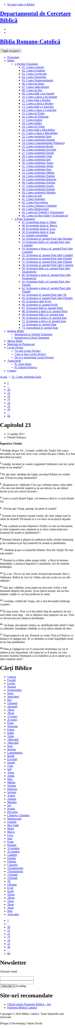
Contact (11, 370)
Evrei (10, 887)
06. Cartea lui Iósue (33, 83)
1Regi (10, 709)
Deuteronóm (14, 690)
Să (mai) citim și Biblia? (21, 4)
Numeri (11, 686)
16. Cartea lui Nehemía (35, 116)
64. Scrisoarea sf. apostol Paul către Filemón (47, 298)
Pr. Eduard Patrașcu (26, 367)
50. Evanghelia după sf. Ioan (38, 232)
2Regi (10, 713)
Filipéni (11, 861)
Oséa (10, 765)
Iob (9, 805)
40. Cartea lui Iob (32, 195)
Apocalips (13, 914)
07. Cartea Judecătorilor (35, 87)
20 (8, 389)
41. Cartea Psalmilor (33, 199)
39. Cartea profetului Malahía (39, 192)
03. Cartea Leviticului (34, 73)
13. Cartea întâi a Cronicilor (38, 106)
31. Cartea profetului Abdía (37, 166)
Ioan (9, 838)
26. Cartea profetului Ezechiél (39, 149)
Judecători (13, 696)
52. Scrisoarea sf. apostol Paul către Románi (47, 238)
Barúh (10, 756)
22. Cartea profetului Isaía (37, 136)
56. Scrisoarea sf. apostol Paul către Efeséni (47, 258)
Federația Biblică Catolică (22, 1007)
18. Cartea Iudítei (32, 123)
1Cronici (12, 716)
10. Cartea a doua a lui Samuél (39, 96)
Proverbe (12, 812)
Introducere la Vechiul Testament (33, 334)
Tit (8, 881)
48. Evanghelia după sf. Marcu (39, 225)
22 (8, 396)
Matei (10, 828)
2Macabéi (13, 742)
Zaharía (11, 798)
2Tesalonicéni (15, 871)
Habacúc (12, 789)
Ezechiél (12, 759)
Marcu (11, 831)
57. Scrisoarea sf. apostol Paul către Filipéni (47, 261)
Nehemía (12, 726)
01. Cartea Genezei (33, 67)
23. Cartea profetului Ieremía (38, 139)
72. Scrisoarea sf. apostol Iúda (39, 324)
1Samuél (12, 703)
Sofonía (11, 792)
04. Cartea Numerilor (34, 77)
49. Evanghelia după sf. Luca (39, 228)
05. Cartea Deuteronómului (37, 80)
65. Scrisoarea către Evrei (36, 301)
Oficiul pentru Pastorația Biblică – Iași (29, 1004)
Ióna (9, 779)
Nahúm (11, 785)
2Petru (11, 897)
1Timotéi (12, 874)
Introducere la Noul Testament (32, 337)
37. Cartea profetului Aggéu (38, 185)
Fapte (10, 841)
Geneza (11, 676)
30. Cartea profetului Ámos (37, 162)
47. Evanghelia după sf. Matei (39, 222)
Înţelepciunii (14, 818)
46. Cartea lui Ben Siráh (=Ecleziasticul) (45, 215)
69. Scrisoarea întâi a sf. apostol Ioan (43, 314)
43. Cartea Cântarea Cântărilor (39, 205)
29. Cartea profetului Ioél (36, 159)
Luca (10, 835)
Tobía (10, 736)
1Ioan (10, 901)
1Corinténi (13, 848)
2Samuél (12, 706)
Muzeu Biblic (15, 340)
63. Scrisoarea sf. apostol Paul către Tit (44, 294)
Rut (9, 699)
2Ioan (10, 904)
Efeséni (11, 858)
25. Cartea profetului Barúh (37, 146)
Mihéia (11, 782)
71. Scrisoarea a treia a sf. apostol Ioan (44, 321)
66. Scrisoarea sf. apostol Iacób (40, 304)
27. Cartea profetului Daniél (38, 152)
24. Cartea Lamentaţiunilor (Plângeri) (43, 143)
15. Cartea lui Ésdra (33, 113)
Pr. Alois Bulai (23, 364)
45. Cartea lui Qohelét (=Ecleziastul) (43, 212)
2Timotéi (12, 878)
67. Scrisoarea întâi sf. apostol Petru (42, 307)
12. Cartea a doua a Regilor (37, 103)
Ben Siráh (13, 825)
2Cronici (12, 719)
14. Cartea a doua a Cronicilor (39, 110)
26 (8, 409)
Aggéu (11, 795)
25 (8, 406)
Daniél (11, 762)
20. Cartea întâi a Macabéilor (38, 129)
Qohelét (11, 821)
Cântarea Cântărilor (18, 815)
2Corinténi (13, 851)
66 (8, 416)
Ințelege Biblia (15, 331)
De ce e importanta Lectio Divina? (34, 357)
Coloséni (12, 864)
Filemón (12, 884)
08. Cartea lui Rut (32, 90)
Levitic (11, 683)
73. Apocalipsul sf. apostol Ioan (40, 327)
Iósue (10, 693)
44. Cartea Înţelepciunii (35, 209)
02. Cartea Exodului (33, 70)
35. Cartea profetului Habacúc (39, 179)
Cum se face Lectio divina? (30, 354)
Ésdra (10, 723)
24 (8, 402)
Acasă (3, 376)
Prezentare (13, 57)
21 (8, 393)
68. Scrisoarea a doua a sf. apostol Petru (45, 311)
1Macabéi (13, 739)
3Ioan (10, 907)
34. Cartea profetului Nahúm (38, 176)
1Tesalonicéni (15, 868)
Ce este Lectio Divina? (28, 350)
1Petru (11, 894)
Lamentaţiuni (14, 752)
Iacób (10, 891)
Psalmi (11, 808)
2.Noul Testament (25, 218)
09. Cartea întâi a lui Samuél (38, 93)
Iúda (9, 911)
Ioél (9, 769)
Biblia (10, 60)
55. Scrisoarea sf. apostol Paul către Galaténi (47, 255)
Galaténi (12, 854)
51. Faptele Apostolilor (35, 235)
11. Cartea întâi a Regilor (36, 100)
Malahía (12, 802)
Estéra (10, 729)
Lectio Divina (15, 347)
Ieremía (11, 749)
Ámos (10, 772)
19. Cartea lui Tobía (33, 126)
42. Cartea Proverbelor (35, 202)
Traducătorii (14, 360)
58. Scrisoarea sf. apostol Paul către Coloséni (47, 265)
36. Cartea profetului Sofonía (38, 182)
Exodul (11, 680)
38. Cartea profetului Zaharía (38, 189)
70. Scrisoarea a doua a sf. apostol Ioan (44, 317)
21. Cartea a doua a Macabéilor (40, 133)
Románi (11, 845)
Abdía (10, 775)
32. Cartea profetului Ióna (36, 169)
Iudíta (10, 732)
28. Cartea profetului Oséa (37, 156)
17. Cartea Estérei (32, 119)
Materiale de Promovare (21, 344)
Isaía (10, 746)
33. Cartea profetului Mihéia (38, 172)
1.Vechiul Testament (26, 63)
